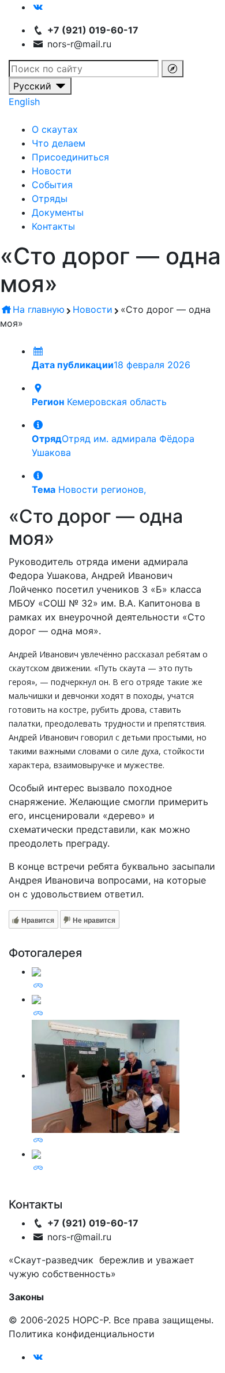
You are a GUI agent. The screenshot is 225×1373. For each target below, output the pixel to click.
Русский (33, 86)
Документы (58, 212)
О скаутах (55, 129)
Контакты (53, 226)
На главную (39, 309)
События (52, 184)
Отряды (50, 198)
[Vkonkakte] (38, 7)
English (24, 101)
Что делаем (58, 143)
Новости (52, 171)
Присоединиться (70, 157)
